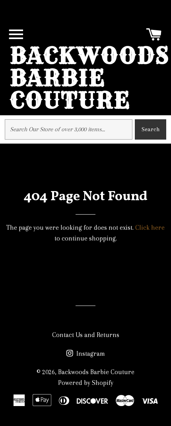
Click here (150, 227)
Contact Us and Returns (85, 335)
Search (150, 129)
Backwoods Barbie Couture (89, 77)
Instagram (90, 353)
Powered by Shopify (85, 383)
